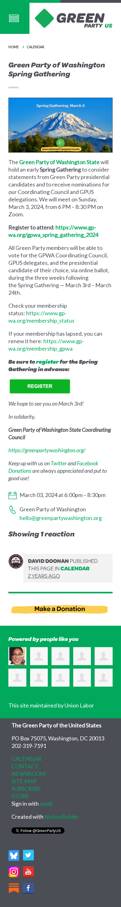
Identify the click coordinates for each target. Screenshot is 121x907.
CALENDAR (26, 758)
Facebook (87, 463)
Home (13, 47)
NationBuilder (61, 816)
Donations (19, 470)
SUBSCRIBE (26, 788)
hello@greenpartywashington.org (61, 517)
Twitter (59, 463)
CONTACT (24, 766)
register (47, 361)
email (46, 803)
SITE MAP (24, 781)
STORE (20, 796)
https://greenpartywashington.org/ (46, 450)
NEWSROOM (28, 773)
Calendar (35, 47)
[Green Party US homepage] (73, 17)
